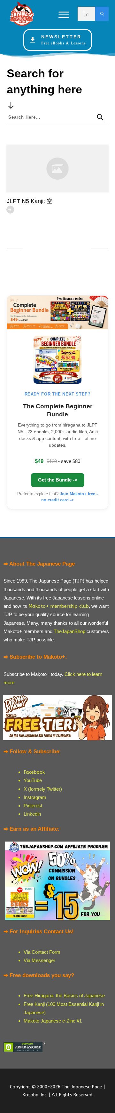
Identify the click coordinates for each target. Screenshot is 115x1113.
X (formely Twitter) (43, 789)
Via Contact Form (42, 952)
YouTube (33, 780)
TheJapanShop (69, 631)
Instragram (35, 797)
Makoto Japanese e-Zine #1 (53, 1020)
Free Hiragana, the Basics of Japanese (64, 995)
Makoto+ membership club (58, 606)
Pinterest (33, 805)
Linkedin (32, 814)
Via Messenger (39, 960)
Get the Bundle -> (57, 479)
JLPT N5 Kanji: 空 (29, 201)
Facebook (34, 772)
